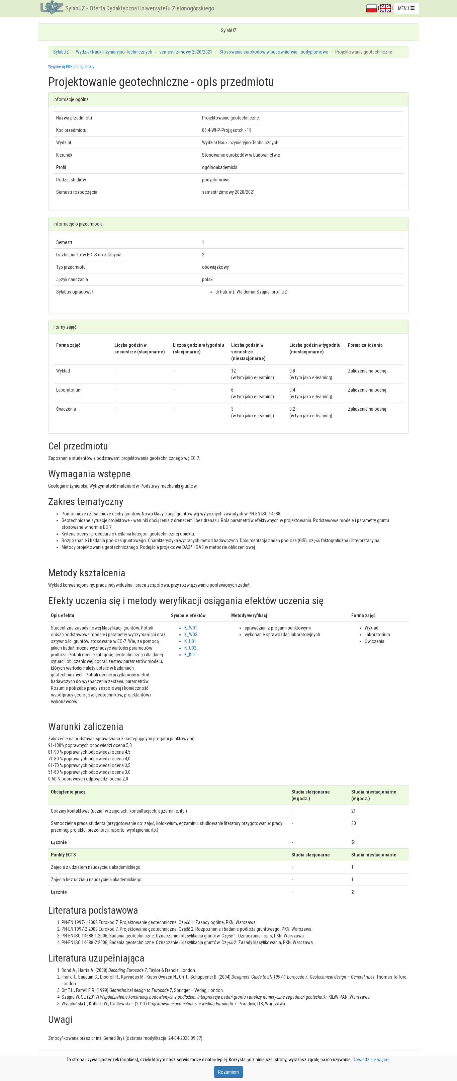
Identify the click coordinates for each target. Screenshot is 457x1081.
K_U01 (190, 641)
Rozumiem (228, 1072)
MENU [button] (404, 8)
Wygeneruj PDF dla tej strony (71, 66)
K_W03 (190, 634)
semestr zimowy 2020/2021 (185, 52)
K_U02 (190, 648)
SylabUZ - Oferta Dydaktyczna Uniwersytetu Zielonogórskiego (139, 8)
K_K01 (190, 654)
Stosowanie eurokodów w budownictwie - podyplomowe (273, 52)
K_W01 (190, 628)
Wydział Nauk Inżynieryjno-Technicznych (114, 52)
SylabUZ (61, 52)
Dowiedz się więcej (371, 1059)
